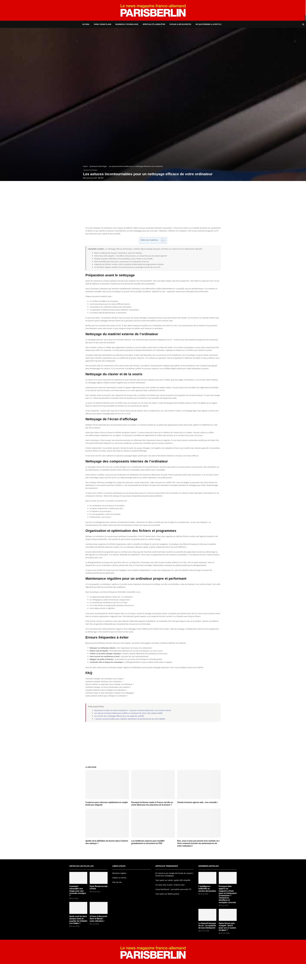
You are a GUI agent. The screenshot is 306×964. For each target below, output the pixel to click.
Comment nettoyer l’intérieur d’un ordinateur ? (104, 681)
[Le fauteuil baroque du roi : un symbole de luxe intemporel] (207, 915)
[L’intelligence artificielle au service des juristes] (207, 878)
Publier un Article (119, 878)
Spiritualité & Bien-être (154, 24)
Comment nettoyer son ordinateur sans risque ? (104, 679)
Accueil (86, 24)
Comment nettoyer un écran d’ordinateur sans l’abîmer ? (108, 687)
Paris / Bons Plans (102, 24)
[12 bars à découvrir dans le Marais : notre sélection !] (99, 908)
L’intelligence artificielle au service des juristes (207, 888)
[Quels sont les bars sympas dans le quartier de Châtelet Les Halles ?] (78, 908)
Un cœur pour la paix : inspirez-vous (170, 885)
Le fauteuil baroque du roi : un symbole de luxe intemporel (207, 925)
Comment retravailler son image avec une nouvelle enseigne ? (77, 891)
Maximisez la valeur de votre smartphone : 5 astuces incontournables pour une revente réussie (132, 710)
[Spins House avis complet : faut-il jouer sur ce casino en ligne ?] (228, 915)
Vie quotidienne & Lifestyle (208, 24)
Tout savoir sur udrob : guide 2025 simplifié (172, 880)
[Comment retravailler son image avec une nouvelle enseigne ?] (78, 878)
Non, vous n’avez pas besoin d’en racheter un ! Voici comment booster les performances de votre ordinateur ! (198, 843)
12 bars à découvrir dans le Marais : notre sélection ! (98, 918)
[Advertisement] (153, 207)
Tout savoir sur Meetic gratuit (167, 894)
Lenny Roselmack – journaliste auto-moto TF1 (173, 889)
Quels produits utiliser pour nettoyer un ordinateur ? (106, 696)
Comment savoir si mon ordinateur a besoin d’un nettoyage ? (109, 693)
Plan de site (117, 882)
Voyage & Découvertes (180, 24)
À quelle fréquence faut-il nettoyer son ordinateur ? (106, 690)
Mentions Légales (119, 873)
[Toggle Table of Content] (161, 240)
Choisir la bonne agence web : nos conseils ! (197, 802)
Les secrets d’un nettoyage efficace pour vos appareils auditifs (119, 716)
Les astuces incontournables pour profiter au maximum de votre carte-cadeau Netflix (128, 713)
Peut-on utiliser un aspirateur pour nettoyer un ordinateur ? (109, 684)
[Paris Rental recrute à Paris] (99, 878)
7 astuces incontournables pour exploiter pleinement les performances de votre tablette (129, 719)
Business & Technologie (126, 24)
